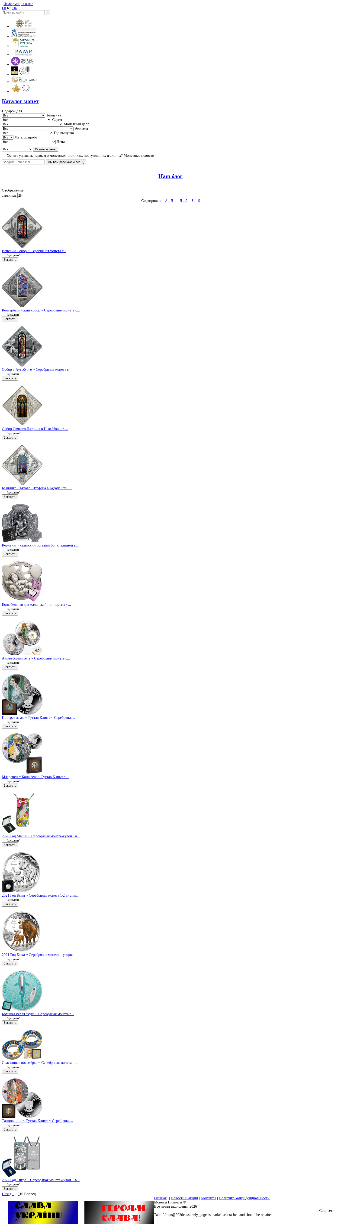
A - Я (169, 201)
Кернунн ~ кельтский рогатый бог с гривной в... (40, 545)
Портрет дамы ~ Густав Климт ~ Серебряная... (38, 717)
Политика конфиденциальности (244, 1198)
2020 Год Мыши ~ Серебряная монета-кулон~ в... (41, 836)
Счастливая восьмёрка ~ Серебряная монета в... (39, 1063)
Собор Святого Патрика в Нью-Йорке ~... (35, 429)
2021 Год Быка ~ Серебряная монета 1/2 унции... (40, 895)
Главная (160, 1198)
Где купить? (13, 255)
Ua (14, 8)
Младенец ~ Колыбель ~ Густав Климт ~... (35, 777)
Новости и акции (184, 1198)
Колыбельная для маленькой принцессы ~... (36, 604)
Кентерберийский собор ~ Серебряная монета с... (41, 310)
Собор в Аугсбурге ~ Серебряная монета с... (36, 369)
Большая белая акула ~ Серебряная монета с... (38, 1014)
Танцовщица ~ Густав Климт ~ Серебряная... (37, 1121)
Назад (6, 1194)
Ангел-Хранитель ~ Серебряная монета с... (36, 658)
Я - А (184, 201)
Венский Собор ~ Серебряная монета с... (34, 251)
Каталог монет (20, 101)
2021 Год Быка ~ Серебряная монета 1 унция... (38, 955)
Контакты (208, 1198)
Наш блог (170, 176)
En (4, 8)
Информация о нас (18, 4)
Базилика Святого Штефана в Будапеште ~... (37, 488)
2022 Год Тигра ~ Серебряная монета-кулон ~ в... (41, 1180)
